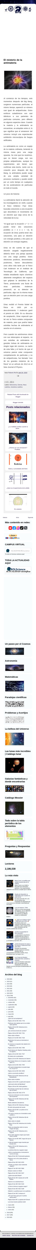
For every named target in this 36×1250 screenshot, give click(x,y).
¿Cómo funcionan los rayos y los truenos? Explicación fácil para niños (22, 945)
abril (9, 1016)
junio (9, 1011)
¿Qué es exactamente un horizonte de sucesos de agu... (18, 1153)
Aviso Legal (6, 1235)
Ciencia (20, 385)
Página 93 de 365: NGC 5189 (16, 1188)
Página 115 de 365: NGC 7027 (16, 1054)
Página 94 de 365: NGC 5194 (16, 1184)
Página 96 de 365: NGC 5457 (16, 1173)
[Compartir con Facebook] (11, 382)
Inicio (17, 517)
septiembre (11, 1004)
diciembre (11, 997)
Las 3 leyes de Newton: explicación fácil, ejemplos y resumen (22, 959)
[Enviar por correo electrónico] (5, 382)
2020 (8, 993)
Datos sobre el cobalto (14, 1121)
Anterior (5, 517)
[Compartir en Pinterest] (13, 382)
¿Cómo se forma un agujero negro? (17, 1186)
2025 (8, 981)
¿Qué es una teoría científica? (16, 1073)
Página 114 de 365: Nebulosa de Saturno (19, 1058)
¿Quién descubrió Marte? (15, 1175)
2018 (8, 1212)
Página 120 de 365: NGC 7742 (16, 1021)
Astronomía (13, 385)
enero (10, 1209)
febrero (10, 1207)
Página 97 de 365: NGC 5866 (16, 1168)
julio (9, 1009)
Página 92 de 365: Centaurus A (16, 1193)
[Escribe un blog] (7, 382)
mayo (10, 1014)
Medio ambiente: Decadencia (16, 1102)
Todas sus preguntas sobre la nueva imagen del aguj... (18, 1128)
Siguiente (30, 517)
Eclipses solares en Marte (15, 1171)
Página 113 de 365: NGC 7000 (16, 1065)
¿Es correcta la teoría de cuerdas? (17, 1030)
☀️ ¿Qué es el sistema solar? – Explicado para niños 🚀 (23, 920)
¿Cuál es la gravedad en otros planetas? (21, 932)
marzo (10, 1205)
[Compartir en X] (9, 382)
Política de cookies (19, 1235)
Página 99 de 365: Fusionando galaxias (19, 1156)
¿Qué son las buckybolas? (15, 1018)
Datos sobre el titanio (14, 1035)
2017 (8, 1215)
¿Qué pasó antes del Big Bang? (16, 1084)
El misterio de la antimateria (15, 1056)
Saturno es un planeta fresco (16, 1181)
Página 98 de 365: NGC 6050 (16, 1162)
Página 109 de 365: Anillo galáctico (17, 1086)
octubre (10, 1002)
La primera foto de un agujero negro (18, 1150)
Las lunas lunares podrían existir (17, 1202)
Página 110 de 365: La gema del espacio (19, 1082)
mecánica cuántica (16, 387)
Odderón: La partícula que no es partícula (19, 1191)
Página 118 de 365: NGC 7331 (16, 1033)
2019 (8, 995)
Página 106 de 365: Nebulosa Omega (18, 1105)
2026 (8, 979)
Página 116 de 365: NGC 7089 (16, 1047)
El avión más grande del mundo (16, 1107)
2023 (8, 986)
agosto (10, 1007)
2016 (8, 1217)
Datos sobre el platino (14, 1079)
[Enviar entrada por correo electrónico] (18, 375)
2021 (8, 991)
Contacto (30, 1235)
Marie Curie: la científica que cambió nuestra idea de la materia (22, 882)
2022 (8, 988)
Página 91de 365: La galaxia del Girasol (19, 1199)
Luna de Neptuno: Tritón (21, 907)
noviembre (11, 1000)
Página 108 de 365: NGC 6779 (16, 1092)
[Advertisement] (18, 34)
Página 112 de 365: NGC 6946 (16, 1071)
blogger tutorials (18, 402)
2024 (8, 984)
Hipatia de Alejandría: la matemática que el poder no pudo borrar (22, 896)
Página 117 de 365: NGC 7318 (16, 1038)
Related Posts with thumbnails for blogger (17, 395)
